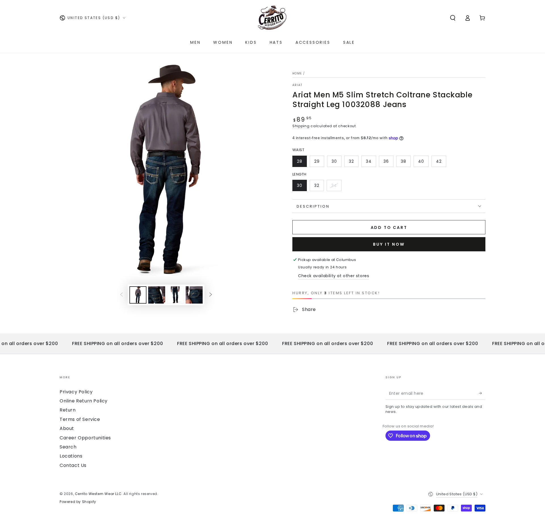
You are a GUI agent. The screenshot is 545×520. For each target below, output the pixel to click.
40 (421, 161)
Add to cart (389, 227)
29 (317, 161)
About (67, 428)
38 (403, 161)
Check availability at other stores (333, 276)
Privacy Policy (76, 392)
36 (386, 161)
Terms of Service (80, 419)
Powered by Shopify (78, 502)
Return (68, 410)
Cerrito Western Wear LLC (98, 493)
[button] (452, 18)
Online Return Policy (84, 401)
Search (68, 447)
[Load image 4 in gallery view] (194, 295)
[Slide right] (210, 295)
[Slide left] (121, 295)
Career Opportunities (85, 438)
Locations (71, 456)
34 (369, 161)
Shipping (301, 126)
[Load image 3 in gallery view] (175, 295)
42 (439, 161)
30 (334, 161)
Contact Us (73, 465)
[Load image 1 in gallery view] (137, 295)
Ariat (297, 85)
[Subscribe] (482, 393)
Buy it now (389, 244)
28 (299, 161)
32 (351, 161)
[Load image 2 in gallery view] (156, 295)
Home (297, 73)
